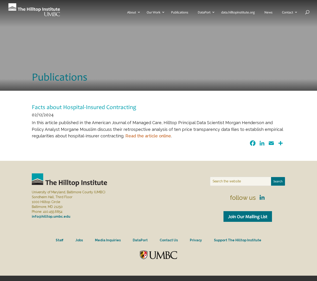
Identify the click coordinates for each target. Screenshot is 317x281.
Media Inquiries (108, 240)
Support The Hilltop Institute (237, 240)
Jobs (79, 240)
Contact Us (169, 240)
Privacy (196, 240)
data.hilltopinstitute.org (238, 12)
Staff (59, 240)
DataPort (204, 12)
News (268, 12)
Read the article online (148, 135)
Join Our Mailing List (247, 216)
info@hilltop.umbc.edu (51, 216)
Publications (179, 12)
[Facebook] (252, 143)
